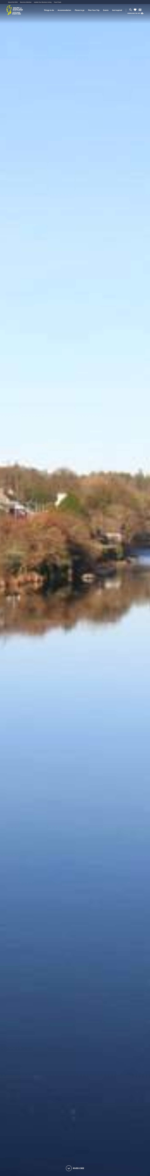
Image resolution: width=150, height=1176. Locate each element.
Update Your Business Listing (42, 2)
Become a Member (26, 2)
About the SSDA (13, 2)
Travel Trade (57, 2)
